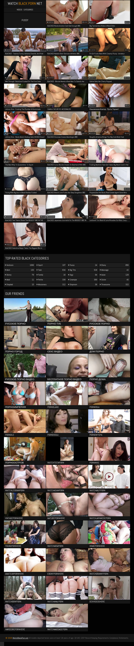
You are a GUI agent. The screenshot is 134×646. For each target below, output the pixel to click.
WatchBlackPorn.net (20, 638)
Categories (28, 9)
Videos (19, 9)
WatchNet (25, 3)
